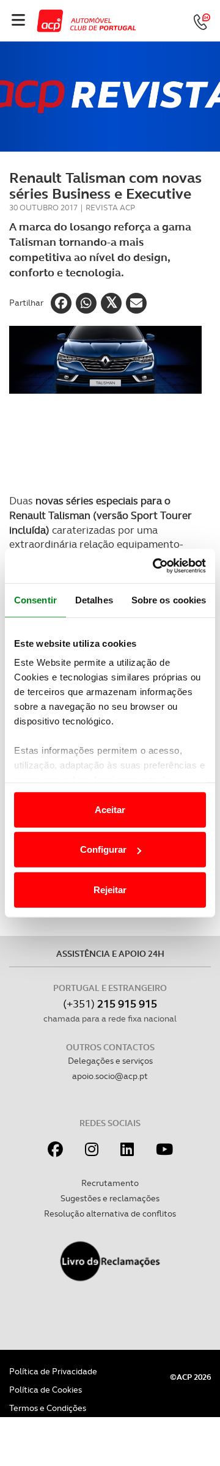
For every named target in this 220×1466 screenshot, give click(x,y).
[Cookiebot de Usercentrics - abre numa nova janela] (155, 566)
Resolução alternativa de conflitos (110, 1213)
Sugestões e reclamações (110, 1198)
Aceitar (110, 809)
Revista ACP (110, 207)
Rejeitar (110, 889)
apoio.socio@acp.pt (110, 1075)
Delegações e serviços (110, 1060)
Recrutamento (110, 1182)
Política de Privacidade (53, 1371)
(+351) (110, 1003)
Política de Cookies (45, 1389)
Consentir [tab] (35, 599)
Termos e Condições (47, 1407)
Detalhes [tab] (94, 599)
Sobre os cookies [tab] (169, 599)
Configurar (103, 849)
